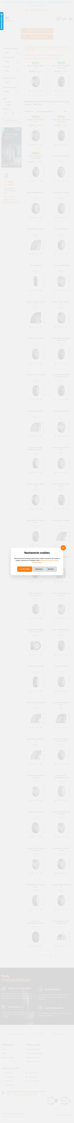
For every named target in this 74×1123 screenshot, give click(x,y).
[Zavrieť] (63, 547)
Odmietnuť (38, 569)
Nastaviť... (51, 569)
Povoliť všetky (25, 569)
